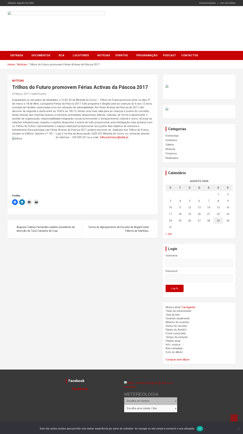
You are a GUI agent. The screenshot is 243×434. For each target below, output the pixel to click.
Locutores (81, 55)
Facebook (76, 381)
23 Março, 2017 (20, 93)
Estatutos (171, 140)
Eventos (121, 55)
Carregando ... (190, 307)
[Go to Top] (234, 418)
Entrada (16, 55)
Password (171, 271)
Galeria (170, 144)
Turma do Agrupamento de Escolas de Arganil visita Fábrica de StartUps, (118, 228)
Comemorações (207, 3)
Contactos (189, 55)
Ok (200, 428)
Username (172, 255)
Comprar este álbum (178, 359)
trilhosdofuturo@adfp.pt (114, 137)
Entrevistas (172, 135)
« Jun (169, 233)
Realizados (172, 158)
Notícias (103, 55)
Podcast (169, 55)
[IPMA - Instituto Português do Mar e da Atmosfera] (150, 385)
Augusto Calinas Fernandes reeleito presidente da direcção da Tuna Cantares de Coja (46, 228)
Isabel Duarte (38, 93)
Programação (147, 55)
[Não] (238, 428)
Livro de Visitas (227, 3)
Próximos (171, 153)
